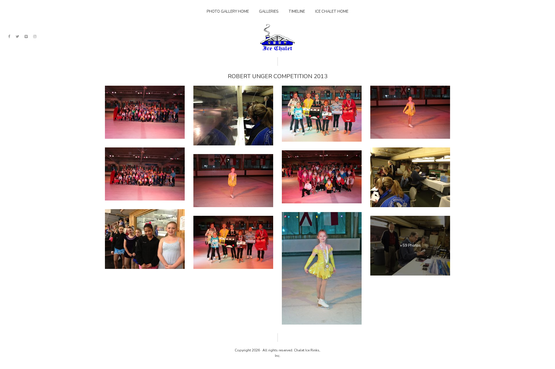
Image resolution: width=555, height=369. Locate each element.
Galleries (268, 11)
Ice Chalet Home (331, 11)
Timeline (296, 11)
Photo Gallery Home (228, 11)
